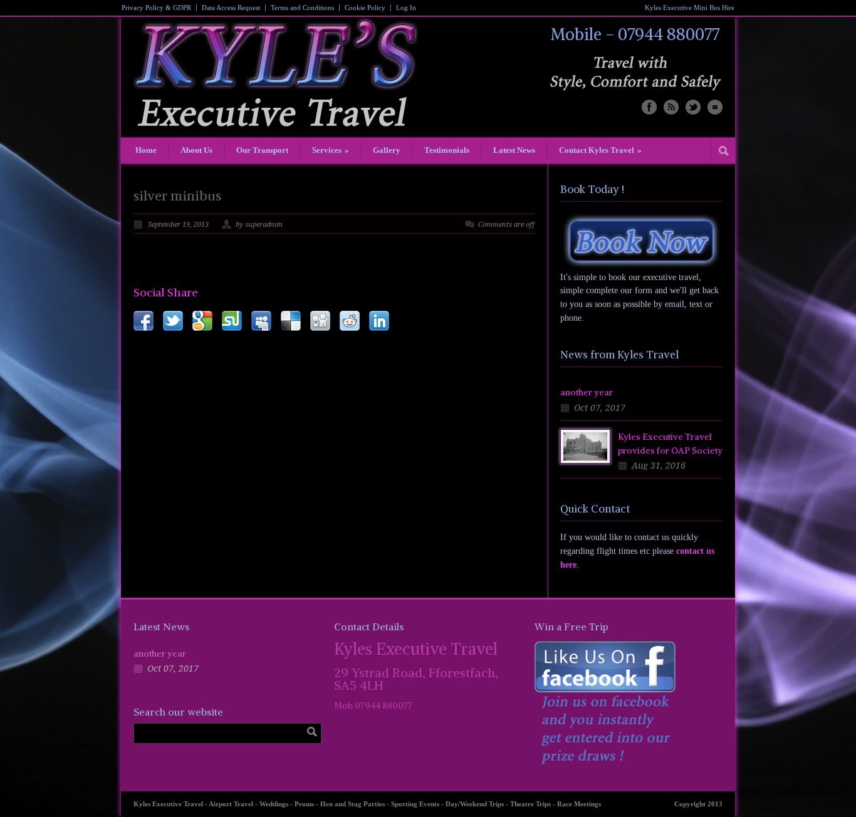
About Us (196, 150)
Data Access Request (231, 7)
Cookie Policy (365, 7)
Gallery (386, 150)
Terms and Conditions (302, 7)
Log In (406, 7)
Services (330, 150)
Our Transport (262, 150)
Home (146, 150)
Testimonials (446, 150)
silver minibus (177, 195)
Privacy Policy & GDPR (156, 7)
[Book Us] (641, 241)
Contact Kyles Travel (600, 150)
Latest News (514, 150)
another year (586, 392)
